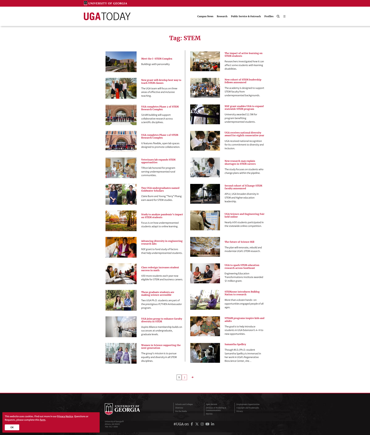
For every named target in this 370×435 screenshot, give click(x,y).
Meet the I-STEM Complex (156, 58)
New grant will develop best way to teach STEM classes (161, 81)
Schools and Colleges (184, 404)
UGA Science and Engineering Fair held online (244, 215)
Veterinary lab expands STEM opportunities (158, 161)
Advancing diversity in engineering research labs (162, 242)
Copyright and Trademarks (247, 408)
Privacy (239, 411)
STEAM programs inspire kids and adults (244, 319)
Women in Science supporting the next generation (161, 346)
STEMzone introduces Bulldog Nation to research (242, 293)
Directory (179, 408)
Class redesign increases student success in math (160, 269)
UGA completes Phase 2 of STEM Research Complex (160, 108)
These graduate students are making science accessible (157, 293)
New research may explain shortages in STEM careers (240, 162)
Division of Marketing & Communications (216, 409)
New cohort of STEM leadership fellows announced (243, 81)
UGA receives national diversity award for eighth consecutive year (244, 134)
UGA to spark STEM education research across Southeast (242, 266)
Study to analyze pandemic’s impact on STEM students (162, 216)
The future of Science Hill (239, 242)
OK (12, 427)
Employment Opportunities (248, 404)
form (42, 419)
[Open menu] (284, 16)
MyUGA (209, 414)
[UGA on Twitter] (197, 424)
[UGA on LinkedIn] (212, 424)
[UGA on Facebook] (192, 424)
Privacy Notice (65, 416)
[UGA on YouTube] (207, 424)
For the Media (181, 411)
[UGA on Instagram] (202, 424)
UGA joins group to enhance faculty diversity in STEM (161, 320)
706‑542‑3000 (111, 427)
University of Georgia (126, 409)
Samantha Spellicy (235, 344)
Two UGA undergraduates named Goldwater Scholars (160, 189)
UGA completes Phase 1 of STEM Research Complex (159, 136)
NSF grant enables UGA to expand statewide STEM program (244, 107)
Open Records (211, 404)
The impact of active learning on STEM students (243, 54)
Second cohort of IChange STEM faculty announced (243, 187)
